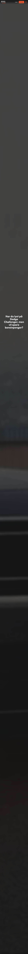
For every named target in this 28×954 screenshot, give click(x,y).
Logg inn (16, 2)
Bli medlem (21, 2)
